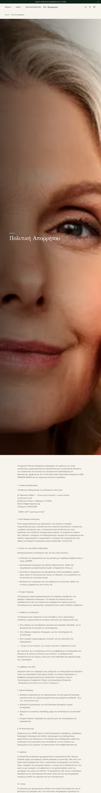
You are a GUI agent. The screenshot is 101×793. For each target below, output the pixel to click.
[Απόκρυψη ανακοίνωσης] (98, 2)
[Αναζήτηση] (86, 7)
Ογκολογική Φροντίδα (33, 7)
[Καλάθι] (94, 7)
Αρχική (7, 14)
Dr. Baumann (50, 7)
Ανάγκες (8, 7)
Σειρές (18, 7)
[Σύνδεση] (90, 7)
